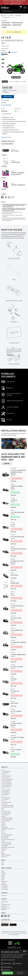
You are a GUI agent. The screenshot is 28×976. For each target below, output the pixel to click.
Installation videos (5, 904)
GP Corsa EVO (4, 838)
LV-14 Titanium (5, 773)
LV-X (2, 831)
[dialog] (14, 962)
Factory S (3, 816)
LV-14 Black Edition (5, 771)
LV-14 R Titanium (5, 777)
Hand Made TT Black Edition (8, 847)
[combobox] (24, 951)
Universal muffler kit (6, 855)
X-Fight (3, 841)
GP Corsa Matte (5, 836)
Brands (3, 876)
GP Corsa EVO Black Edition (8, 839)
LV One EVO (4, 804)
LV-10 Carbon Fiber (5, 793)
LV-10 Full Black (5, 791)
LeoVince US (17, 32)
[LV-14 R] (3, 59)
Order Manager (5, 889)
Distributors (4, 884)
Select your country (16, 3)
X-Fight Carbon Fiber (6, 844)
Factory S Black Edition (6, 818)
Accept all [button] (7, 973)
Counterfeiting (4, 886)
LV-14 (2, 769)
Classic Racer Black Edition (7, 828)
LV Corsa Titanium (5, 786)
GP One (3, 825)
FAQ (2, 903)
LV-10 (2, 788)
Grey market (4, 887)
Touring (3, 850)
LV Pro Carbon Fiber (6, 813)
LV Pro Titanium (5, 814)
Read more (19, 957)
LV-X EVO (3, 830)
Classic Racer (4, 827)
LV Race (3, 822)
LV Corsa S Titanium (6, 782)
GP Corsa (3, 833)
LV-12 (2, 796)
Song (2, 864)
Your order (3, 906)
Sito (2, 852)
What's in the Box (6, 22)
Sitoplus (3, 853)
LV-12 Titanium (5, 799)
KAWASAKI (18, 15)
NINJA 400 (6, 17)
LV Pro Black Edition (6, 811)
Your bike (10, 15)
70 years (3, 883)
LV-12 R (3, 800)
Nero (2, 808)
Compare (4, 27)
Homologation (4, 901)
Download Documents (17, 22)
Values (3, 878)
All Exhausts (4, 856)
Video (2, 862)
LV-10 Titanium (5, 794)
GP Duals (3, 824)
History (3, 875)
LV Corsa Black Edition (6, 783)
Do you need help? (6, 105)
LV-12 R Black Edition (6, 802)
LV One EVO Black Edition (7, 805)
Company (3, 873)
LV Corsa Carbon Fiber (6, 785)
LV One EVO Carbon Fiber (7, 807)
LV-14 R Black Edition (6, 776)
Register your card (5, 907)
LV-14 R (3, 774)
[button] (14, 970)
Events (3, 872)
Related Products (17, 25)
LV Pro (2, 810)
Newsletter (3, 909)
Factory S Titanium (5, 821)
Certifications (4, 881)
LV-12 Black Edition (5, 797)
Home (4, 15)
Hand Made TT (4, 845)
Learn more (4, 922)
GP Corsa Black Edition (6, 835)
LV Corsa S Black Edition (7, 779)
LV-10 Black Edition (5, 790)
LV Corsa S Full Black (6, 780)
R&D (2, 880)
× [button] (26, 951)
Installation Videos (6, 25)
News (2, 870)
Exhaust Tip (4, 849)
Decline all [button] (20, 973)
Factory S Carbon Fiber (6, 819)
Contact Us (4, 895)
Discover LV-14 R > (6, 137)
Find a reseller (5, 100)
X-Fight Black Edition (6, 842)
